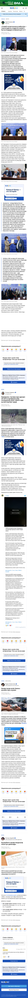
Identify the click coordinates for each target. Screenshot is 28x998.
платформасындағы (11, 895)
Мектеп (20, 11)
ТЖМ (2, 436)
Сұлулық (10, 11)
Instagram (15, 382)
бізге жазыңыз (16, 340)
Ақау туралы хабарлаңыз (14, 986)
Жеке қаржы (8, 680)
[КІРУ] (26, 8)
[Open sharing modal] (18, 817)
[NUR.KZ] (14, 8)
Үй (24, 11)
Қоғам (2, 389)
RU (23, 8)
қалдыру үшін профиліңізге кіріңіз (11, 364)
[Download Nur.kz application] (14, 3)
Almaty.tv (24, 723)
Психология (15, 11)
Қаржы (2, 680)
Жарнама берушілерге (14, 989)
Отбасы (3, 11)
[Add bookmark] (25, 817)
